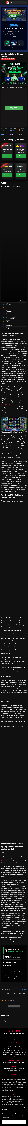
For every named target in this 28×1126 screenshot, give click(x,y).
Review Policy (7, 1068)
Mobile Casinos (10, 1037)
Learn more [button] (5, 1117)
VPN (12, 1050)
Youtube (9, 1062)
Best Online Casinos (18, 1035)
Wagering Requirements (19, 1050)
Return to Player (8, 450)
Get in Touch (17, 1070)
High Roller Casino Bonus (18, 1033)
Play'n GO (8, 304)
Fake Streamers (5, 1052)
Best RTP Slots (22, 1052)
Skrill (14, 1056)
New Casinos (18, 1037)
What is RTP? (7, 1050)
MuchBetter (18, 1054)
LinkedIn (23, 1062)
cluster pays (21, 863)
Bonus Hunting (9, 1044)
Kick (19, 1062)
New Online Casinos (9, 1035)
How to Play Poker (19, 1046)
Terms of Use (21, 1068)
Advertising (10, 1070)
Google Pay (11, 1054)
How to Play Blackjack (9, 1046)
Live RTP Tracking (14, 1052)
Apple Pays (5, 1054)
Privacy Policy (14, 1068)
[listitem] (7, 43)
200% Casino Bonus (8, 1033)
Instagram (14, 1062)
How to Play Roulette (9, 1048)
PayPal (23, 1054)
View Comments (14, 1006)
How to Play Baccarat (17, 1044)
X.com (4, 1062)
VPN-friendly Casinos (14, 1039)
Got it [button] (14, 1122)
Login (25, 989)
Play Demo (14, 108)
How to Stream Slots (19, 1048)
